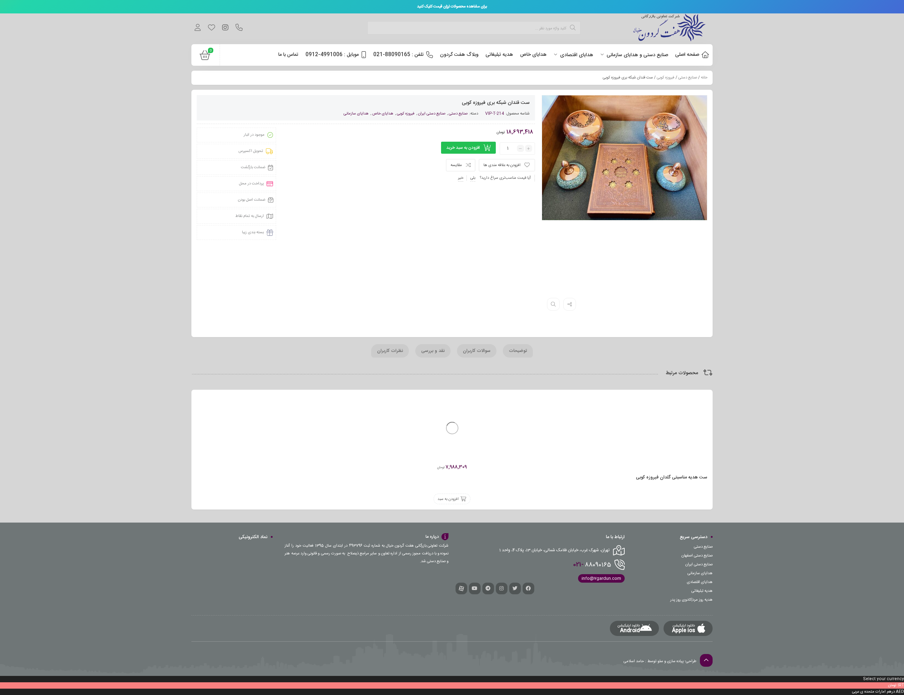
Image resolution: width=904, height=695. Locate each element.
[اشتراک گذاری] (569, 304)
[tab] (518, 351)
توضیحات (518, 351)
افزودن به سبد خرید (463, 147)
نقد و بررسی (433, 351)
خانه (704, 78)
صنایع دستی (687, 78)
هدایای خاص (382, 114)
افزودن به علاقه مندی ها (502, 165)
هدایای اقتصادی (700, 582)
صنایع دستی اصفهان (697, 556)
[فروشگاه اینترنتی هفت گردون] (669, 28)
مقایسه (456, 165)
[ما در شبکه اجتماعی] (225, 28)
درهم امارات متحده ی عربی (873, 692)
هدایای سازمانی (356, 114)
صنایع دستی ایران (431, 114)
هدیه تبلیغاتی (702, 591)
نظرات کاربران (390, 351)
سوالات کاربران (476, 351)
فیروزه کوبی (665, 78)
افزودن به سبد (448, 499)
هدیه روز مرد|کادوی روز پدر (691, 600)
